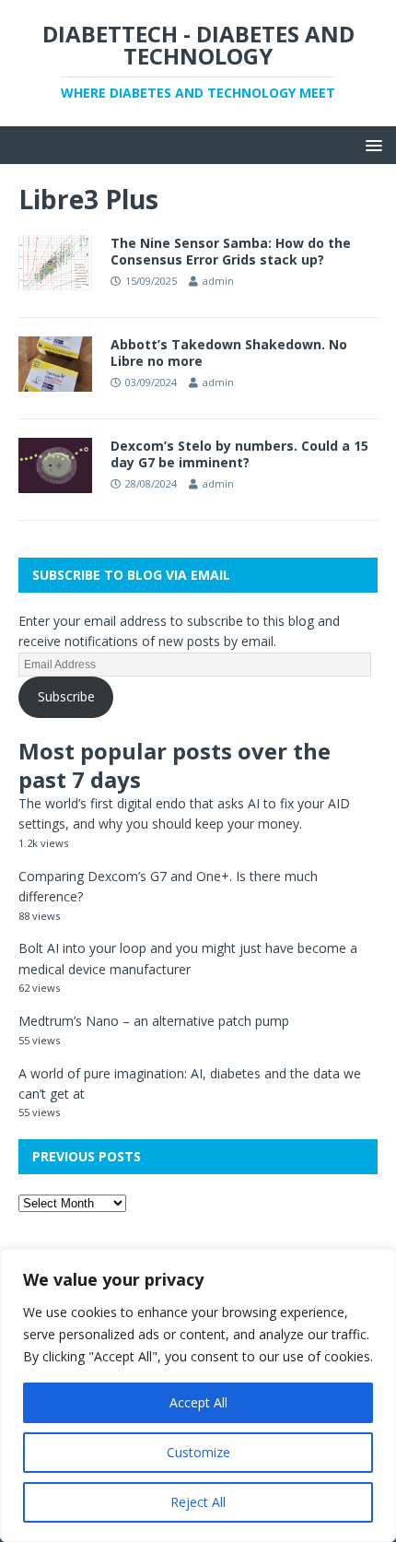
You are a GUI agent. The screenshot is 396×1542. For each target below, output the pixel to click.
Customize (198, 1452)
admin (218, 281)
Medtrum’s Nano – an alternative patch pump (153, 1021)
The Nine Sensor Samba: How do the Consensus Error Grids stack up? (231, 251)
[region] (198, 1395)
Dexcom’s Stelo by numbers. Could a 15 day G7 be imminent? (239, 454)
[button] (370, 144)
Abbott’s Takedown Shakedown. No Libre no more (229, 352)
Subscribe (66, 696)
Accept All (198, 1402)
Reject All (198, 1502)
